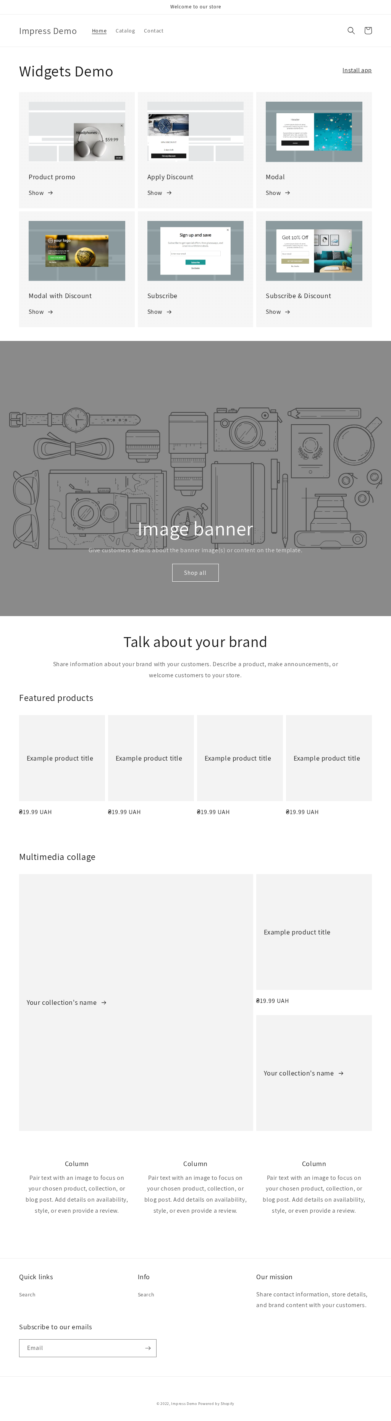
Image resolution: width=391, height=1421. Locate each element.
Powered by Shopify (216, 1403)
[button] (351, 30)
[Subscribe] (147, 1348)
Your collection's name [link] (63, 1002)
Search (27, 1294)
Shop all (195, 572)
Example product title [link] (60, 758)
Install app (357, 70)
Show (36, 193)
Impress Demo (184, 1403)
